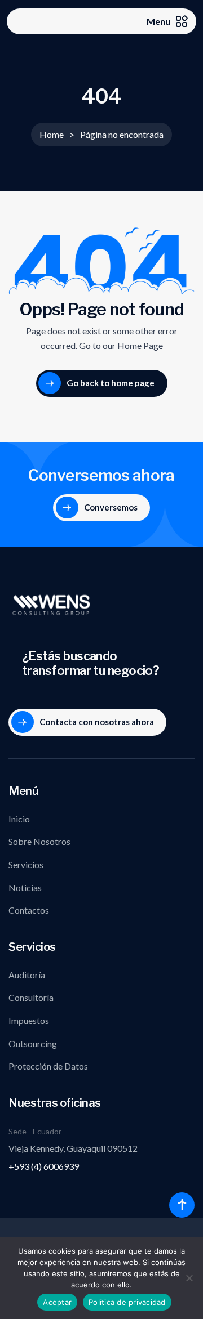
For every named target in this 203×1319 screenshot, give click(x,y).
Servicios (25, 864)
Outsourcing (32, 1043)
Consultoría (31, 997)
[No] (189, 1278)
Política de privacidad (127, 1302)
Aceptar (57, 1302)
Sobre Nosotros (39, 841)
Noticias (25, 887)
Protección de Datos (48, 1066)
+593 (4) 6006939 (43, 1166)
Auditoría (26, 974)
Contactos (28, 910)
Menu (158, 21)
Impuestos (28, 1020)
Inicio (19, 818)
